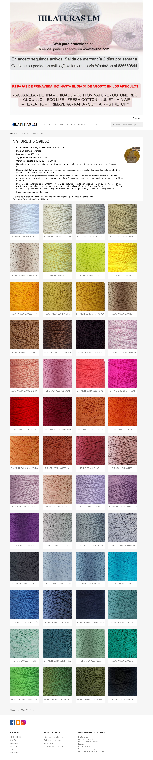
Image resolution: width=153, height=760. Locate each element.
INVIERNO (58, 124)
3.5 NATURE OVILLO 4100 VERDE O (57, 699)
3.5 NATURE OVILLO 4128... (122, 275)
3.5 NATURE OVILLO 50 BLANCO (24, 237)
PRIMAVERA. (70, 124)
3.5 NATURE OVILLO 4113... (57, 275)
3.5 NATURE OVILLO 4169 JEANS (57, 622)
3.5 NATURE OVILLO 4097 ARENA (123, 237)
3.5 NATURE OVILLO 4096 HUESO (90, 237)
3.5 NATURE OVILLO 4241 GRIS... (24, 584)
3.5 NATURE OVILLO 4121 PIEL (57, 506)
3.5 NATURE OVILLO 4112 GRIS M (90, 545)
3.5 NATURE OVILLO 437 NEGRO (122, 699)
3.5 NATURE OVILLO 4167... (90, 468)
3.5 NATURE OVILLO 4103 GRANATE (57, 429)
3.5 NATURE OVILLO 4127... (122, 429)
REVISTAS (14, 746)
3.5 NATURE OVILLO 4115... (122, 584)
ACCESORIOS (93, 124)
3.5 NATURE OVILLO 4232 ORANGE (90, 429)
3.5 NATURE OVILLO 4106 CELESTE (57, 584)
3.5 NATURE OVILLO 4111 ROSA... (24, 506)
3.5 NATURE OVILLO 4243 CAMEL (25, 352)
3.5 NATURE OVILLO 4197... (24, 545)
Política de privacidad (52, 740)
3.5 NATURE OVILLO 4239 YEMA (24, 314)
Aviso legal (48, 743)
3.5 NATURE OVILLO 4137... (90, 275)
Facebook (12, 722)
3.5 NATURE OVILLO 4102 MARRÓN (57, 352)
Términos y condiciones (54, 737)
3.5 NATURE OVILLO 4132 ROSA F (57, 391)
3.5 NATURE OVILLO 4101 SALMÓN (24, 391)
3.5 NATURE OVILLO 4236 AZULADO (123, 545)
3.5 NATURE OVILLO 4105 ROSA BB (122, 352)
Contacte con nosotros (54, 746)
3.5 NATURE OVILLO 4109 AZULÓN (24, 622)
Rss (18, 722)
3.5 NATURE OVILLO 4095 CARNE (25, 275)
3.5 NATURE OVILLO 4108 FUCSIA (123, 391)
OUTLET (48, 124)
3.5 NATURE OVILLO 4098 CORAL (90, 391)
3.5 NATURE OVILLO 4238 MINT (25, 661)
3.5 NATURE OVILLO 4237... (122, 661)
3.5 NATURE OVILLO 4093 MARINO (90, 622)
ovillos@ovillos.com (96, 751)
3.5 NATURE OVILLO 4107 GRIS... (57, 545)
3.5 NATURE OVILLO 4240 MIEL (57, 314)
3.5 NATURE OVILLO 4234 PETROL (57, 661)
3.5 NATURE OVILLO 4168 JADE (123, 622)
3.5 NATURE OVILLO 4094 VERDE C (24, 699)
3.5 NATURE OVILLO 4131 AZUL (90, 584)
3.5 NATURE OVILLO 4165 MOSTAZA (90, 314)
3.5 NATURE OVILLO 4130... (122, 314)
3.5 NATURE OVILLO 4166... (122, 468)
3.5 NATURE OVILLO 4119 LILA (90, 506)
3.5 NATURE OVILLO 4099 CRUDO (57, 237)
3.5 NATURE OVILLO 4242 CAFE (90, 352)
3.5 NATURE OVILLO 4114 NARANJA (24, 468)
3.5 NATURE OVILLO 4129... (90, 661)
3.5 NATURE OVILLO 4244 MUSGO (90, 699)
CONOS (81, 124)
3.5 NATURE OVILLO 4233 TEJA (57, 468)
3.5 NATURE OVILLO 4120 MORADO (123, 506)
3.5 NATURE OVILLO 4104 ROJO (24, 429)
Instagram (23, 722)
